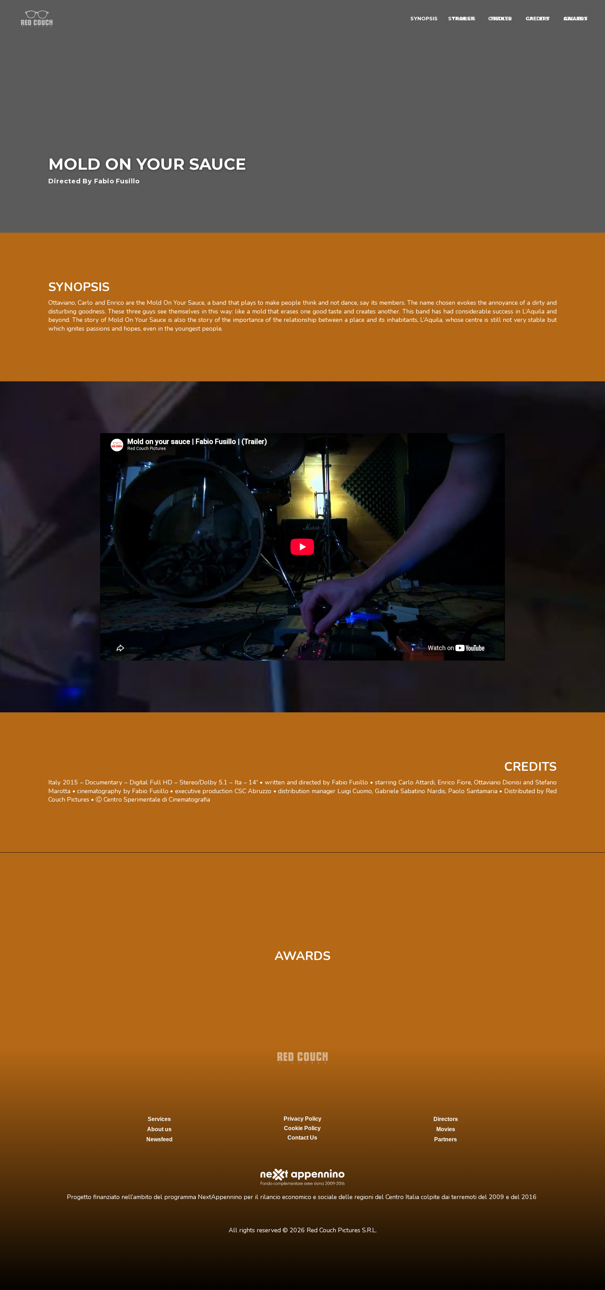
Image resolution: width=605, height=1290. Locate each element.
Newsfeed (159, 1139)
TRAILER (500, 18)
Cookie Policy (302, 1128)
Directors (445, 1119)
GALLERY (575, 18)
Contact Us (302, 1138)
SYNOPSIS (424, 18)
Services (159, 1119)
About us (159, 1129)
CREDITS (537, 18)
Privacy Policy (302, 1119)
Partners (445, 1139)
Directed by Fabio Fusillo (94, 181)
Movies (445, 1129)
